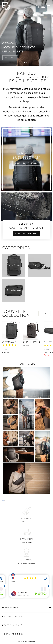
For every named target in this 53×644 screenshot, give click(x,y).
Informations (11, 607)
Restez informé (12, 625)
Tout (44, 313)
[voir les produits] (26, 159)
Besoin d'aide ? (12, 616)
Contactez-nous (13, 634)
